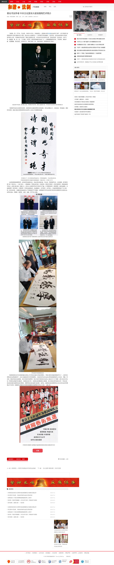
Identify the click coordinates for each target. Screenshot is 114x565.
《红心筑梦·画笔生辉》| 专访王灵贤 (51, 468)
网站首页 (4, 1)
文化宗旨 (54, 553)
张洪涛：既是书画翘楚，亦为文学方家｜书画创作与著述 (22, 500)
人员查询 (80, 553)
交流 (55, 6)
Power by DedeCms (60, 556)
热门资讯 (79, 35)
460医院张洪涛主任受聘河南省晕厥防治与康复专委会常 (22, 492)
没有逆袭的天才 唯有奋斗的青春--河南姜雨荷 (84, 101)
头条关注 (90, 35)
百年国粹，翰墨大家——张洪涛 (16, 502)
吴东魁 (49, 33)
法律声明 (74, 553)
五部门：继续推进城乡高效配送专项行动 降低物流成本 (91, 59)
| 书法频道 (35, 7)
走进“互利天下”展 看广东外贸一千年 (83, 114)
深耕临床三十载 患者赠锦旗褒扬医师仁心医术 (19, 497)
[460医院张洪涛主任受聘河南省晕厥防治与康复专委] (81, 74)
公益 (23, 1)
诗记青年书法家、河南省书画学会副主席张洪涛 (20, 495)
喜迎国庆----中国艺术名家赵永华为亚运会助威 (23, 468)
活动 (53, 1)
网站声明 (67, 553)
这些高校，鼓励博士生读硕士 (81, 106)
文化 (17, 1)
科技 (41, 1)
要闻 (11, 1)
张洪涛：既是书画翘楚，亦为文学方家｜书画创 (85, 96)
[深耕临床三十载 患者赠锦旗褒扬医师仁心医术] (81, 85)
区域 (59, 1)
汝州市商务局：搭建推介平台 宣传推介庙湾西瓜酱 (90, 62)
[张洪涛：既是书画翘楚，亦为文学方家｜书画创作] (97, 85)
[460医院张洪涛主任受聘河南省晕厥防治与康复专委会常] (61, 524)
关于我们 (28, 553)
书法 (50, 6)
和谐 (35, 1)
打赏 (37, 450)
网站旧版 (86, 553)
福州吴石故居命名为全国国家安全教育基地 (84, 104)
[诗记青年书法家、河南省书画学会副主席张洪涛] (61, 538)
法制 (29, 1)
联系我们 (34, 553)
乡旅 (47, 1)
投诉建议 (48, 553)
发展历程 (61, 553)
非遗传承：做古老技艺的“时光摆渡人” (83, 111)
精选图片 (100, 35)
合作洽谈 (41, 553)
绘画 (45, 6)
